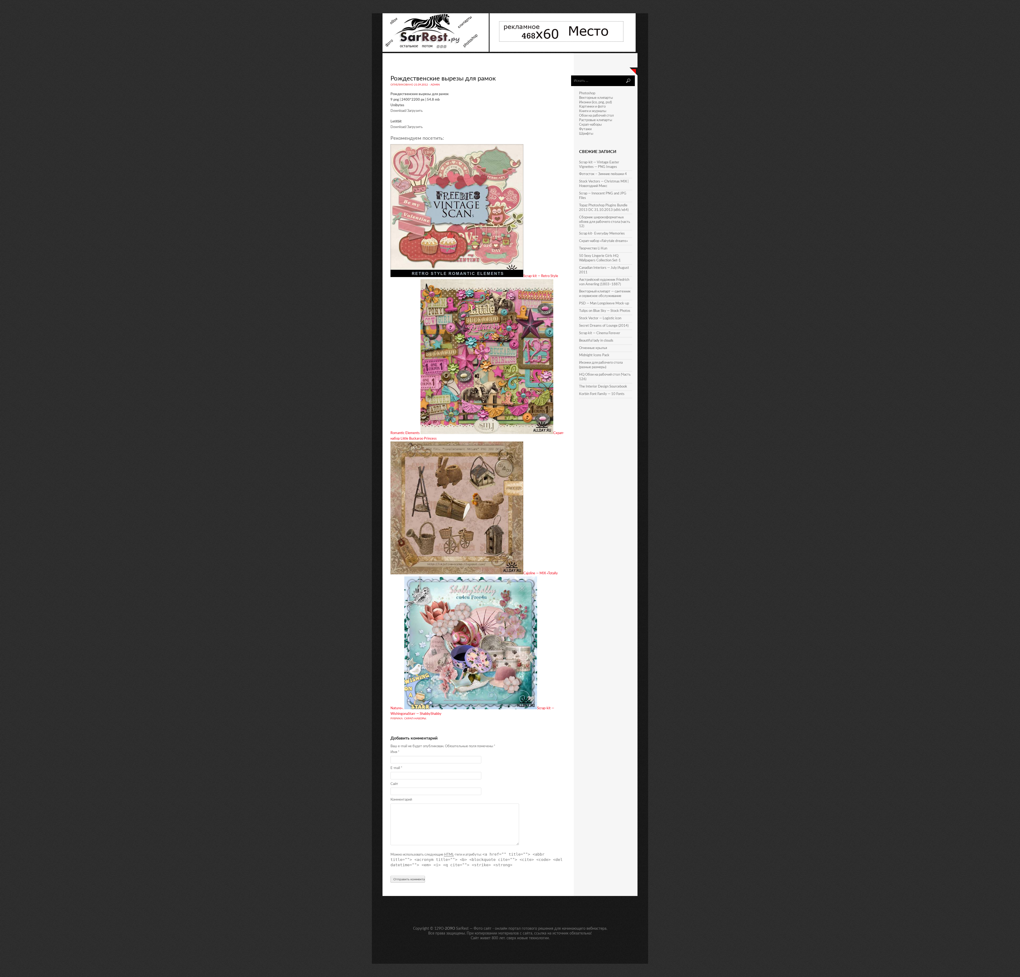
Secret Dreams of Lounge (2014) (603, 326)
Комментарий (401, 799)
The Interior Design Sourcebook (603, 386)
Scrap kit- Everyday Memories (602, 233)
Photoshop (587, 93)
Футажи (585, 129)
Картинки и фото (592, 106)
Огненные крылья (593, 348)
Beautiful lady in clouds (596, 340)
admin (435, 84)
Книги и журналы (592, 111)
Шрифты (586, 133)
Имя (395, 752)
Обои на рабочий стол (596, 115)
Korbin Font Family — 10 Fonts (601, 394)
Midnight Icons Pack (594, 355)
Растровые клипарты (595, 120)
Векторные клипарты (596, 98)
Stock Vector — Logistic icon (600, 318)
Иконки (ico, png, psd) (595, 102)
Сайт (394, 784)
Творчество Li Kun (593, 248)
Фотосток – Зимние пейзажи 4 (603, 174)
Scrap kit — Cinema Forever (599, 333)
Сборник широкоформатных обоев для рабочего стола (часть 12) (604, 222)
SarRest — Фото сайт (473, 929)
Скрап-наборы (415, 718)
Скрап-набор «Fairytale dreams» (603, 241)
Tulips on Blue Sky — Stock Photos (604, 311)
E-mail (396, 768)
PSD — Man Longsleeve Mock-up (604, 303)
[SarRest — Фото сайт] (436, 51)
